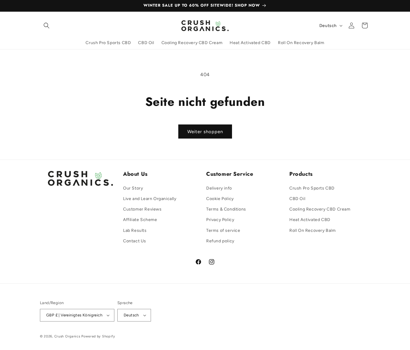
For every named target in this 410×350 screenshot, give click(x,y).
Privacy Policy (220, 219)
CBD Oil (297, 198)
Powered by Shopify (98, 336)
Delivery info (219, 188)
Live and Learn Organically (149, 198)
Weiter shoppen (205, 131)
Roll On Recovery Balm (312, 230)
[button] (46, 25)
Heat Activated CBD (309, 219)
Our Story (133, 188)
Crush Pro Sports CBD (312, 188)
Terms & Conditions (226, 209)
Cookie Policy (220, 198)
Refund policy (220, 241)
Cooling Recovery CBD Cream (320, 209)
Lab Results (135, 230)
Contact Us (134, 241)
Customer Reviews (142, 209)
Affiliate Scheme (140, 219)
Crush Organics (67, 336)
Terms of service (223, 230)
